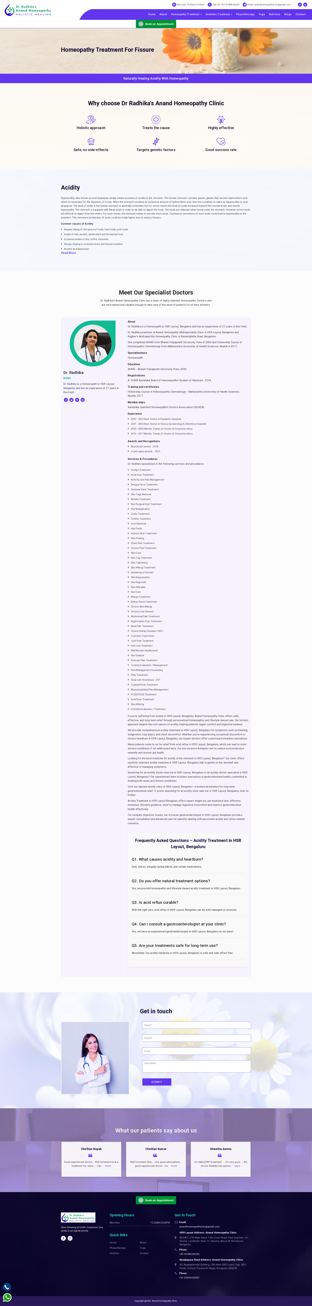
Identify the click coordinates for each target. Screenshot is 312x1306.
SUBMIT (156, 1082)
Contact (301, 14)
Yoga (262, 14)
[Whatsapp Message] (9, 1298)
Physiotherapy (245, 14)
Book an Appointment (159, 24)
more (109, 1165)
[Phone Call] (7, 1287)
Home (152, 14)
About (163, 14)
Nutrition (274, 14)
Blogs (288, 14)
